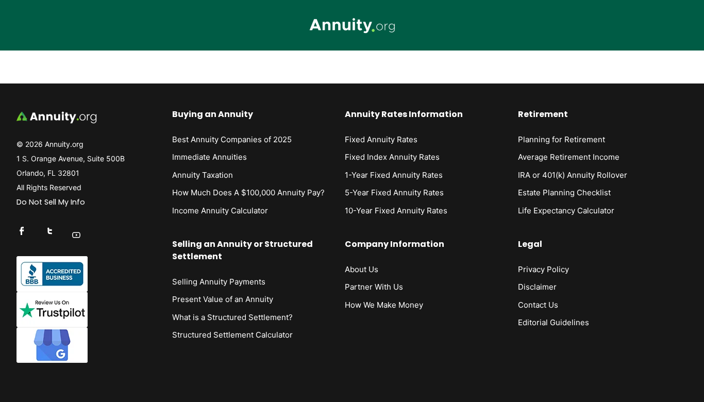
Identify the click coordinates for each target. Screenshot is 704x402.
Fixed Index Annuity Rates (392, 157)
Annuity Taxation (202, 175)
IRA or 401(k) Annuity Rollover (572, 175)
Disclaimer (537, 287)
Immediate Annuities (209, 157)
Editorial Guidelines (553, 322)
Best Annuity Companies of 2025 (232, 139)
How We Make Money (384, 305)
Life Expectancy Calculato (564, 210)
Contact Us (538, 305)
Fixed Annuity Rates (381, 139)
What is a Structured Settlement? (232, 317)
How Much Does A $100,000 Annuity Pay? (248, 192)
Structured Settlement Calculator (232, 335)
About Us (361, 269)
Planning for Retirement (561, 139)
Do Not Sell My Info (50, 202)
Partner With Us (374, 287)
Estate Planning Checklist (564, 192)
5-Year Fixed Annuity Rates (394, 192)
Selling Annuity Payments (218, 282)
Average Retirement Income (568, 157)
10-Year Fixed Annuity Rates (396, 210)
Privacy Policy (543, 269)
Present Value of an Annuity (222, 299)
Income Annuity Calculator (220, 210)
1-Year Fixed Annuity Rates (394, 175)
